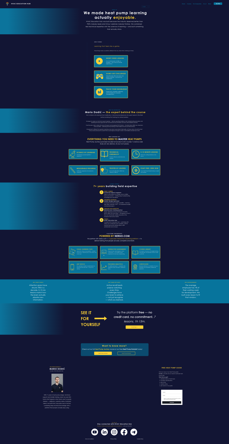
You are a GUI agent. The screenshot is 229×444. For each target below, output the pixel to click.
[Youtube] (94, 432)
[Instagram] (114, 432)
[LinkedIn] (104, 432)
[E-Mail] (133, 432)
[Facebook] (124, 432)
